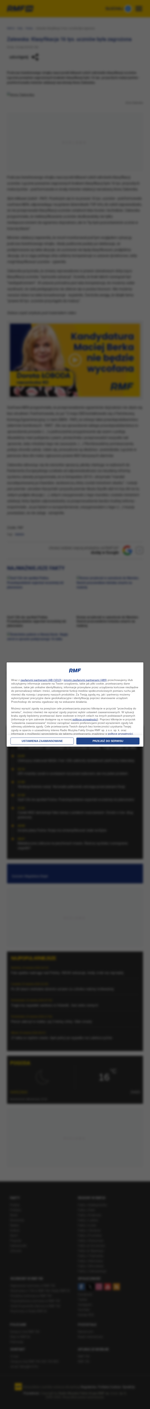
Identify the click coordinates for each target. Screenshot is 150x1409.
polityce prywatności (84, 719)
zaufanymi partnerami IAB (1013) (41, 680)
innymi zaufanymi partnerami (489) (85, 680)
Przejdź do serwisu (108, 741)
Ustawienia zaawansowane (42, 741)
